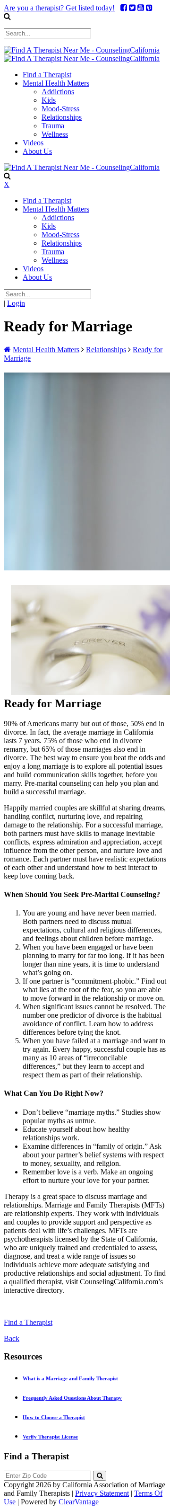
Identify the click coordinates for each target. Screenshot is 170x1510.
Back (11, 1338)
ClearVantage (79, 1502)
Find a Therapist (28, 1322)
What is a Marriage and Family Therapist (70, 1378)
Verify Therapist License (50, 1436)
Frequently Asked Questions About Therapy (72, 1398)
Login (16, 303)
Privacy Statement (102, 1493)
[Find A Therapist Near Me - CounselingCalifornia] (82, 50)
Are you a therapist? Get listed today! (59, 8)
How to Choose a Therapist (54, 1417)
